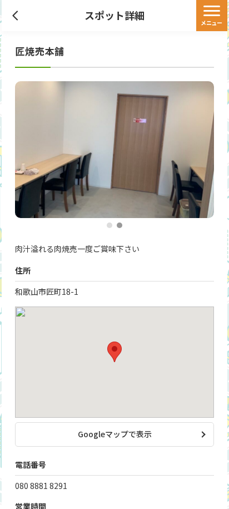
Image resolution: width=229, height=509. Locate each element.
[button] (109, 225)
